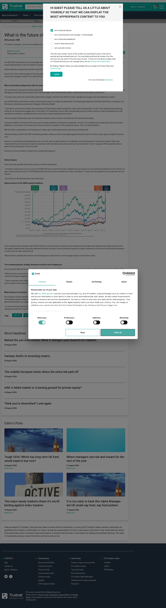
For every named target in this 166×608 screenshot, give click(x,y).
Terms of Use (55, 69)
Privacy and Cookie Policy (100, 61)
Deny (82, 332)
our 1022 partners (46, 293)
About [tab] (124, 282)
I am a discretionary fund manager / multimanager (73, 35)
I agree (56, 74)
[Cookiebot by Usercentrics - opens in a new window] (124, 274)
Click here (109, 80)
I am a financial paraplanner (64, 39)
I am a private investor (62, 48)
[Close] (120, 7)
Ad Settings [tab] (97, 282)
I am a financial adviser (63, 30)
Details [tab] (69, 282)
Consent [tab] (42, 282)
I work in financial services (64, 44)
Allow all (117, 332)
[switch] (69, 322)
